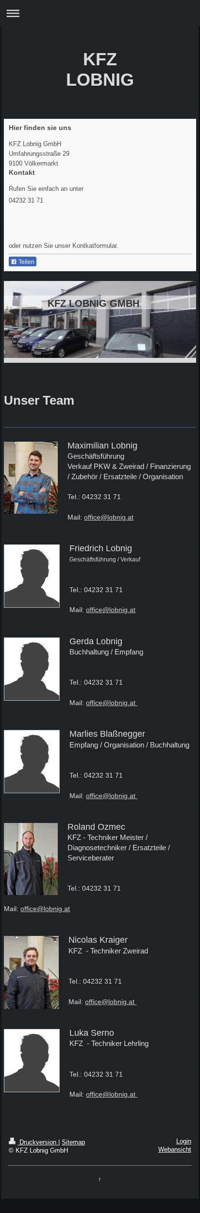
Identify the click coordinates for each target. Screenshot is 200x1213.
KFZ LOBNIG (100, 69)
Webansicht (174, 1149)
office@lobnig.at (108, 517)
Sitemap (73, 1142)
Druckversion (37, 1142)
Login (183, 1141)
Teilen (25, 262)
